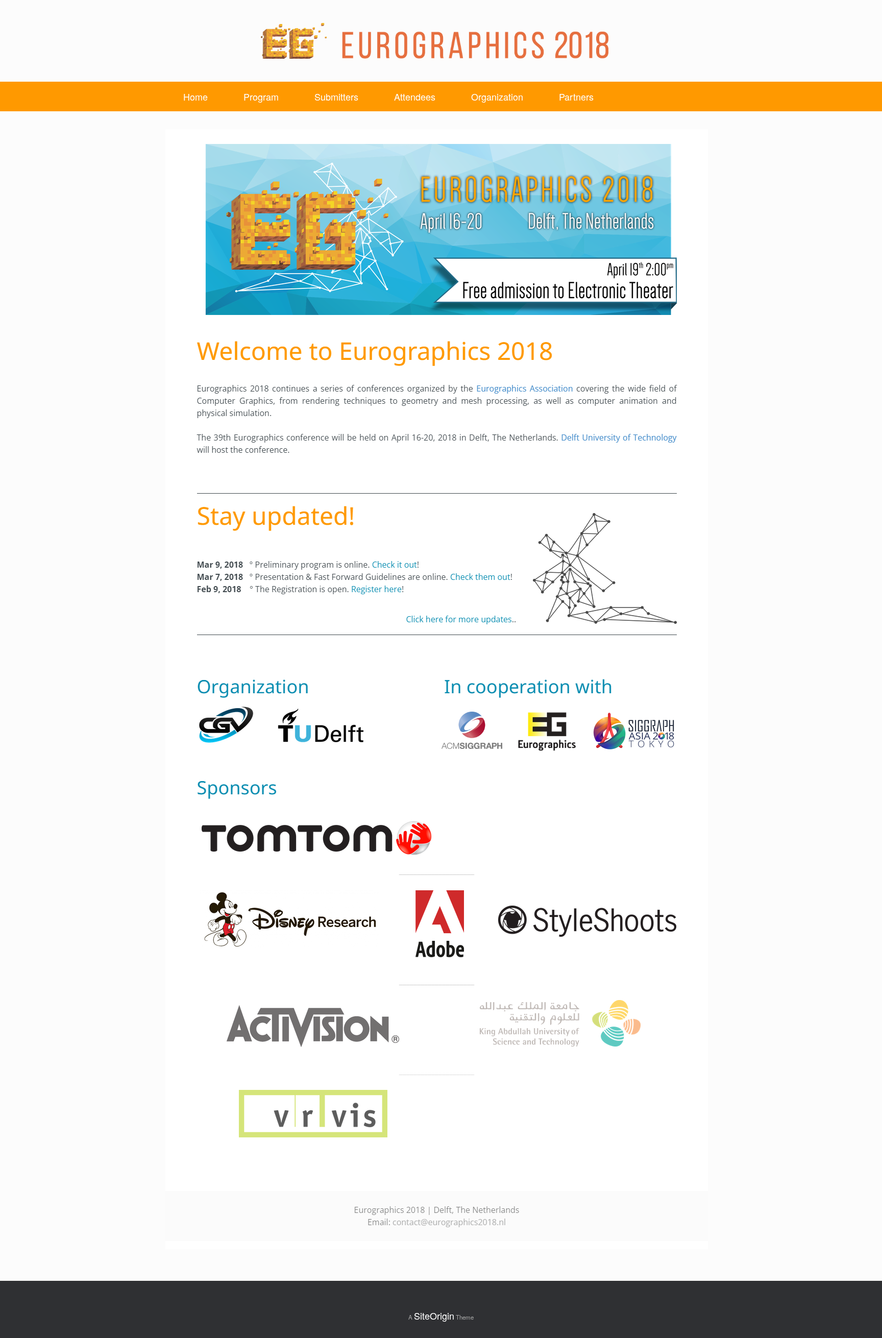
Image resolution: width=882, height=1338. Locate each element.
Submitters (336, 96)
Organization (497, 96)
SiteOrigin (434, 1315)
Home (195, 96)
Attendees (414, 96)
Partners (576, 96)
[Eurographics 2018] (434, 41)
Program (261, 96)
